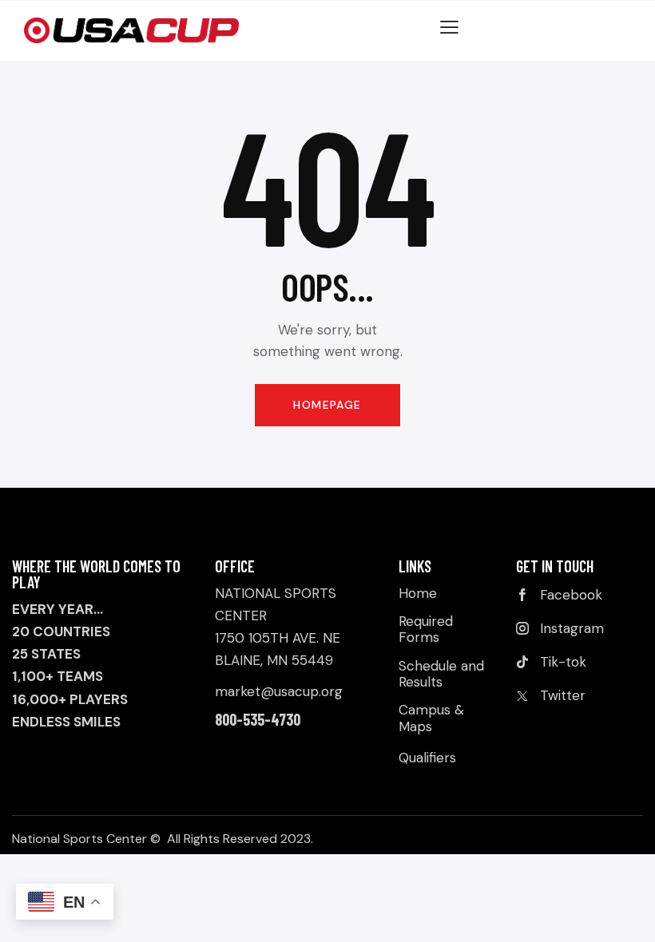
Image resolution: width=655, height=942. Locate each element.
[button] (449, 27)
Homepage (327, 405)
